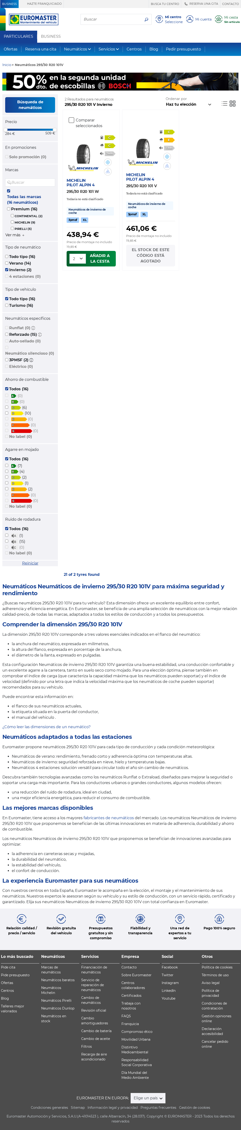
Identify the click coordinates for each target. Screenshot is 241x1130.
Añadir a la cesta (100, 258)
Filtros (86, 1046)
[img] (51, 182)
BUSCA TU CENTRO (165, 4)
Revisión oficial (93, 1010)
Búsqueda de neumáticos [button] (30, 105)
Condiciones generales (49, 1107)
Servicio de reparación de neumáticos (92, 985)
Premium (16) (24, 209)
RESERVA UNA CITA (203, 3)
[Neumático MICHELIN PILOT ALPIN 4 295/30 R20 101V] (142, 146)
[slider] (5, 130)
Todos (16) (18, 389)
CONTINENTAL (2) (29, 216)
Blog (153, 49)
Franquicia (130, 1024)
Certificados (131, 995)
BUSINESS (9, 4)
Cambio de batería (96, 1031)
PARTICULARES (18, 36)
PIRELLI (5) (23, 229)
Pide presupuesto (15, 975)
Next (235, 81)
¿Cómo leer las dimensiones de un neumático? (46, 727)
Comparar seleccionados (89, 123)
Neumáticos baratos (58, 980)
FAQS (126, 1016)
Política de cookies (217, 967)
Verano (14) (20, 263)
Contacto (129, 967)
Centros (134, 49)
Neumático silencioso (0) (29, 353)
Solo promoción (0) (27, 157)
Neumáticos (75, 49)
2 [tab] (120, 85)
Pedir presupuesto (183, 49)
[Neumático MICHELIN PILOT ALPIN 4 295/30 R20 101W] (83, 152)
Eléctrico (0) (21, 366)
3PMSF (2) (18, 360)
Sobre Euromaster (136, 975)
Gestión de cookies (194, 1107)
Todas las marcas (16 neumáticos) (24, 200)
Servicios (107, 49)
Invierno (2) (20, 270)
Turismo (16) (21, 305)
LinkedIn (169, 991)
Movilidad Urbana (135, 1039)
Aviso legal (211, 983)
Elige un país (146, 1098)
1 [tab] (113, 85)
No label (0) (20, 436)
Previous (6, 81)
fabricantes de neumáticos (109, 818)
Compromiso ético (137, 1032)
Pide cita (8, 967)
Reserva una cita (40, 49)
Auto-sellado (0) (25, 341)
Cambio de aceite (95, 1039)
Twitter (167, 975)
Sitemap (78, 1107)
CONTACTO (230, 4)
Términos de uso (215, 975)
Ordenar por (176, 99)
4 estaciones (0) (25, 276)
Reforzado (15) (23, 334)
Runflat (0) (19, 328)
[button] (33, 328)
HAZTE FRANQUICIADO (44, 3)
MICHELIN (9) (25, 222)
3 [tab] (127, 85)
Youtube (168, 998)
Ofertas (10, 49)
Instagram (170, 983)
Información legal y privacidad (113, 1107)
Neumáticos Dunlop (57, 1008)
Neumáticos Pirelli (56, 1000)
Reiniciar (30, 563)
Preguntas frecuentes (158, 1107)
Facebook (170, 967)
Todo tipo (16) (22, 256)
